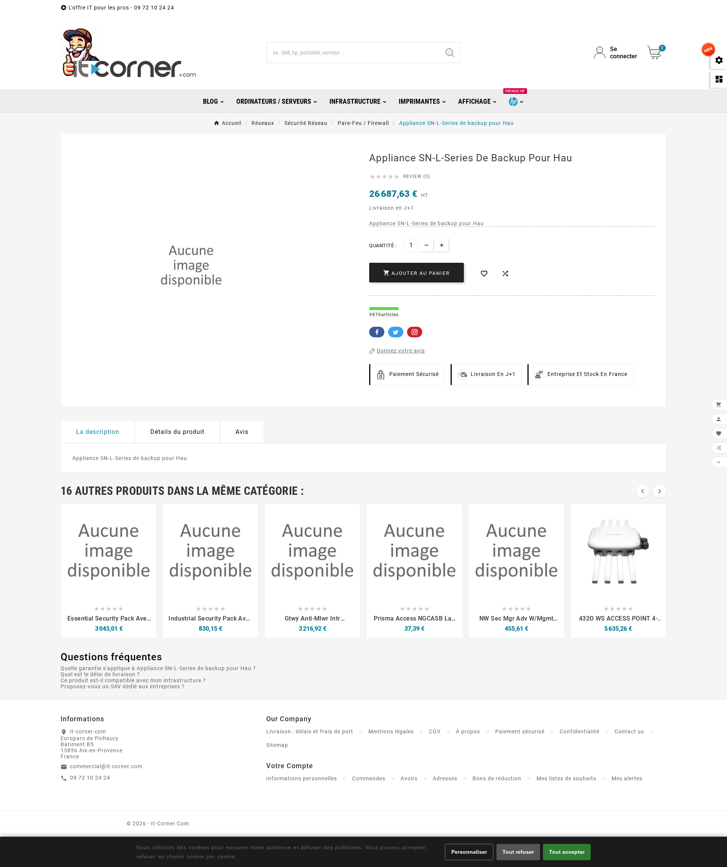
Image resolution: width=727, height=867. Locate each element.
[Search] (450, 52)
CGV (435, 731)
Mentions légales (391, 731)
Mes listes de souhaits (566, 778)
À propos (468, 731)
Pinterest (414, 332)
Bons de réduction (497, 778)
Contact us (629, 731)
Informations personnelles (301, 778)
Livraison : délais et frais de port (309, 731)
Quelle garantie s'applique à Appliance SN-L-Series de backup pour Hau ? (158, 668)
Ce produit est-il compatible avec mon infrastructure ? (133, 680)
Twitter (395, 332)
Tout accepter (567, 852)
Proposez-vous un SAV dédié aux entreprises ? (123, 686)
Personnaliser (469, 852)
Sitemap (277, 745)
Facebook (376, 332)
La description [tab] (97, 431)
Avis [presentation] (242, 431)
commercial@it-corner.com (106, 766)
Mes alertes (627, 778)
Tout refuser (518, 852)
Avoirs (409, 778)
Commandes (368, 778)
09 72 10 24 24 (90, 778)
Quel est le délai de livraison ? (100, 674)
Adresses (445, 778)
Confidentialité (579, 731)
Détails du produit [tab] (177, 431)
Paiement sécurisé (519, 731)
